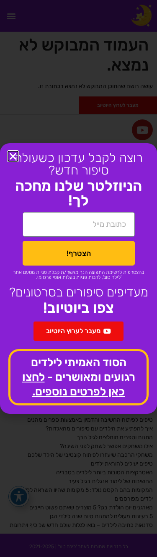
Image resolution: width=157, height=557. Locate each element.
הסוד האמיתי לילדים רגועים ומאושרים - (78, 377)
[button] (13, 156)
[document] (78, 278)
